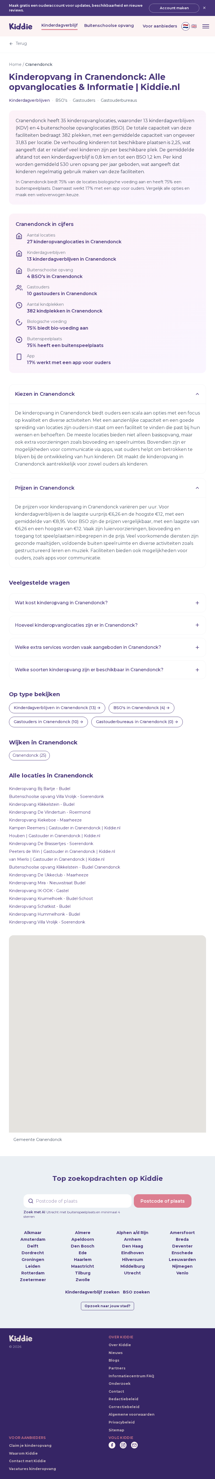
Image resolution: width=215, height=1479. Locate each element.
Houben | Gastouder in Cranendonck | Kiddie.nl (54, 835)
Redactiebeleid (123, 1399)
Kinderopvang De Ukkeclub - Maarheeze (48, 875)
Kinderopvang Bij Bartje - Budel (39, 788)
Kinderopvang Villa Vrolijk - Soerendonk (47, 922)
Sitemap (116, 1430)
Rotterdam (33, 1273)
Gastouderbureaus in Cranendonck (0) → (137, 721)
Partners (117, 1368)
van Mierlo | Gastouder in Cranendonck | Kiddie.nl (56, 859)
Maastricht (82, 1266)
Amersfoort (182, 1232)
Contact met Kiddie (27, 1461)
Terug (21, 43)
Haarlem (83, 1259)
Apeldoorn (82, 1239)
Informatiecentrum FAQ (131, 1376)
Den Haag (132, 1246)
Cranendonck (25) (29, 755)
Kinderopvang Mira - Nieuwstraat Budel (47, 882)
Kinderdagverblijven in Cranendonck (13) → (57, 707)
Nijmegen (182, 1266)
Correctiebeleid (124, 1407)
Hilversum (132, 1259)
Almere (82, 1232)
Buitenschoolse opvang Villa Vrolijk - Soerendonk (56, 796)
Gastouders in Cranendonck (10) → (48, 721)
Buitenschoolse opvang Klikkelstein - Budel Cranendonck (64, 867)
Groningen (33, 1259)
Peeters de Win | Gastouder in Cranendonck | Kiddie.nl (62, 851)
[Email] (134, 1445)
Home (15, 64)
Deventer (182, 1246)
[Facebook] (112, 1445)
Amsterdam (32, 1239)
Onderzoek (119, 1383)
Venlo (182, 1273)
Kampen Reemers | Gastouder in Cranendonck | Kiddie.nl (64, 827)
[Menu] (205, 26)
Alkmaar (32, 1232)
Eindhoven (132, 1252)
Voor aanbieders (160, 26)
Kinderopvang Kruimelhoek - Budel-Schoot (51, 898)
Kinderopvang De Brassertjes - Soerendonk (51, 843)
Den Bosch (82, 1246)
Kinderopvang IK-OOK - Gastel (39, 890)
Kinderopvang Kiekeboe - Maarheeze (45, 820)
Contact (116, 1391)
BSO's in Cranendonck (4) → (141, 707)
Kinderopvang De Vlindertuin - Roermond (49, 812)
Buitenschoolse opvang (109, 25)
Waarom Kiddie (23, 1453)
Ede (83, 1252)
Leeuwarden (182, 1259)
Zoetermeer (33, 1279)
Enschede (182, 1252)
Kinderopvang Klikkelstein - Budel (41, 804)
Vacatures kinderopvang (32, 1469)
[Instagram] (123, 1445)
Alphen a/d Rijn (132, 1232)
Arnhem (132, 1239)
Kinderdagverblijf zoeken (92, 1292)
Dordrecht (33, 1252)
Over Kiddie (120, 1345)
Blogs (114, 1360)
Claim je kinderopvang (30, 1445)
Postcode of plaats (163, 1201)
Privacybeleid (122, 1422)
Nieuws (116, 1353)
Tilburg (82, 1273)
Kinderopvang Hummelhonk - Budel (44, 914)
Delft (32, 1246)
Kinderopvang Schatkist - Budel (40, 906)
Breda (182, 1239)
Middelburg (132, 1266)
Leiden (32, 1266)
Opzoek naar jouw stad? (107, 1306)
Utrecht (132, 1273)
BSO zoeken (136, 1292)
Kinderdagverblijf (59, 25)
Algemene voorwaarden (132, 1414)
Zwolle (83, 1279)
